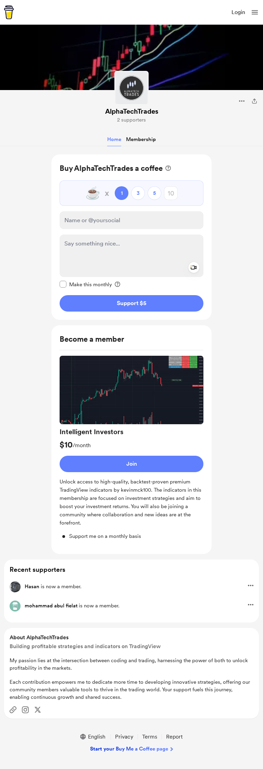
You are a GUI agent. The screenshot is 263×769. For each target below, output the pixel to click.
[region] (131, 237)
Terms (149, 736)
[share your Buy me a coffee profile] (254, 101)
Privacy (124, 736)
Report (174, 736)
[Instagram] (25, 709)
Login (238, 12)
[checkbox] (86, 284)
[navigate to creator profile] (131, 88)
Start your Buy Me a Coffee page (129, 749)
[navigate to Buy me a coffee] (9, 12)
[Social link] (13, 709)
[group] (131, 448)
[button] (255, 12)
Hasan (32, 586)
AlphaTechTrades (131, 111)
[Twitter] (37, 709)
